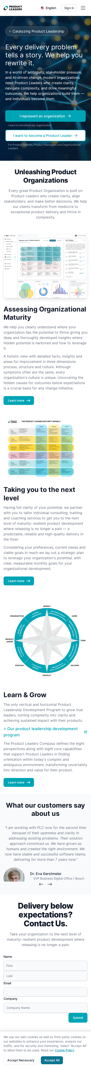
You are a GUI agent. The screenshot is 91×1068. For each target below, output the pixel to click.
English (51, 8)
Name (8, 956)
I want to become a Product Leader (42, 135)
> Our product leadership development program (41, 731)
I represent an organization (42, 116)
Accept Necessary (20, 1060)
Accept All (51, 1060)
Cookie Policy (64, 1050)
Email (7, 983)
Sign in (69, 8)
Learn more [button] (16, 400)
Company (10, 998)
